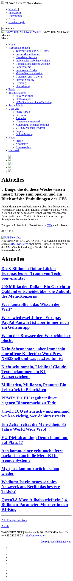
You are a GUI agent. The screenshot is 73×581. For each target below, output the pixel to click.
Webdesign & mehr (19, 47)
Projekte (20, 131)
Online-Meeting (24, 134)
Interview (21, 115)
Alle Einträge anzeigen (14, 520)
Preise (44, 541)
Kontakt (13, 9)
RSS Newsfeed (19, 243)
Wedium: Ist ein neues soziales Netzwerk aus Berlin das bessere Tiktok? (30, 486)
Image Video (23, 111)
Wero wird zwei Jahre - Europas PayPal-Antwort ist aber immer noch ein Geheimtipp (35, 322)
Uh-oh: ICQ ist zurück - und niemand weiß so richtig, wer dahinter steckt (35, 413)
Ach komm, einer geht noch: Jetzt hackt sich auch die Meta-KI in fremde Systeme (32, 455)
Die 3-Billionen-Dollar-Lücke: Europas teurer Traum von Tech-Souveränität (31, 273)
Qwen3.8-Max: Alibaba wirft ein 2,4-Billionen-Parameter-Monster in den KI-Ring (34, 504)
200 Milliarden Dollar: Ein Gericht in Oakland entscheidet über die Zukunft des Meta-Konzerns (36, 291)
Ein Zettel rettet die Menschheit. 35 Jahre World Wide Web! (33, 426)
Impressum (15, 12)
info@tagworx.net (35, 535)
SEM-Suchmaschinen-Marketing (34, 102)
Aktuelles (21, 118)
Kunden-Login (17, 22)
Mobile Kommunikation (29, 73)
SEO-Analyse (23, 99)
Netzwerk (14, 150)
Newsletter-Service (26, 57)
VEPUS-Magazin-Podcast (30, 127)
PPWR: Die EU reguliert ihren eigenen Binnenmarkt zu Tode (29, 400)
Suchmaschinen (17, 92)
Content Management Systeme (33, 63)
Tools (12, 89)
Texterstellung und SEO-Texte (33, 50)
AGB (12, 18)
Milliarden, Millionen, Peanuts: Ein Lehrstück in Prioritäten (33, 387)
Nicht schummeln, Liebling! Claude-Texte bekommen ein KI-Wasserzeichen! (34, 371)
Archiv (5, 526)
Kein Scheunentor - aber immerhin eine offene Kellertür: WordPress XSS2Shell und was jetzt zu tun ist (33, 353)
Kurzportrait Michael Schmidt (32, 124)
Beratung (21, 82)
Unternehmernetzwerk (28, 121)
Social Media (16, 105)
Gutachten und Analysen (29, 76)
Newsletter (22, 143)
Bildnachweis (64, 541)
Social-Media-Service (28, 54)
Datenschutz (15, 15)
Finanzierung (23, 86)
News (12, 137)
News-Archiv (23, 147)
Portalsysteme (23, 66)
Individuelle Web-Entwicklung (33, 60)
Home (12, 44)
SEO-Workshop (24, 95)
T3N (49, 225)
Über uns (14, 108)
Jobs (51, 541)
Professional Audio (26, 70)
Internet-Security (25, 79)
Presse (19, 140)
